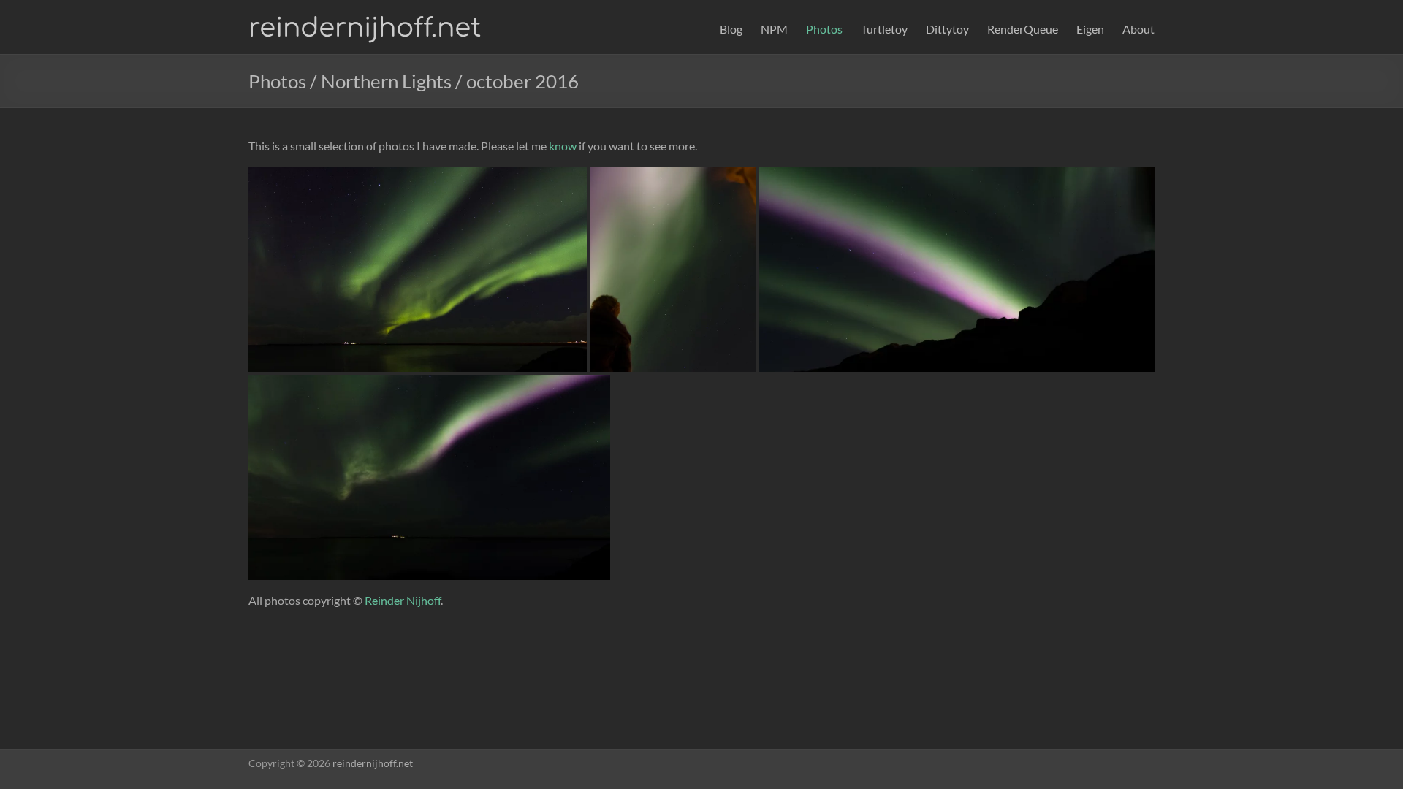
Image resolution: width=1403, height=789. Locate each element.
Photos (824, 29)
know (563, 146)
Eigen (1090, 29)
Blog (731, 29)
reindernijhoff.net (364, 27)
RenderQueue (1022, 29)
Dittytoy (947, 29)
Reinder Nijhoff (403, 600)
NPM (774, 29)
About (1138, 29)
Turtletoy (884, 29)
